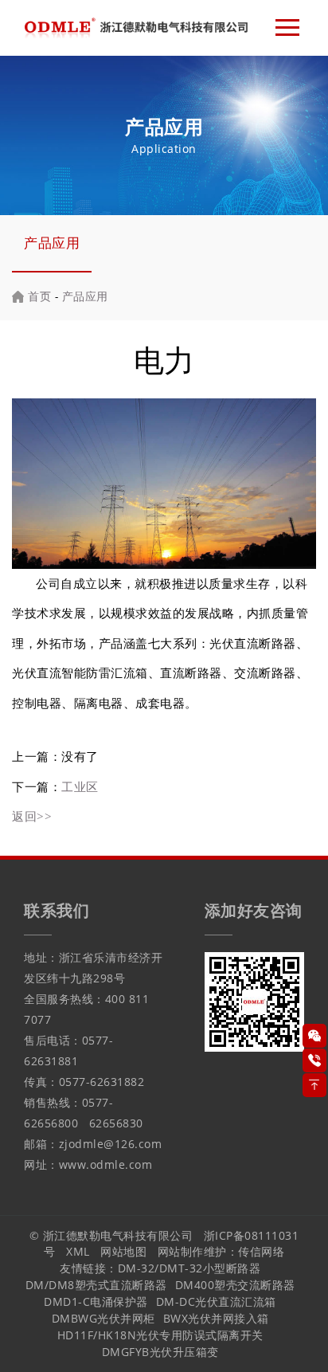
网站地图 (123, 1251)
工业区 (80, 786)
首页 (39, 296)
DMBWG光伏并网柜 (103, 1318)
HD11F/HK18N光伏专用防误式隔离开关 (160, 1335)
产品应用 (52, 242)
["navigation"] (287, 28)
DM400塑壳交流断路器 (235, 1284)
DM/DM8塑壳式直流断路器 (96, 1284)
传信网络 (261, 1251)
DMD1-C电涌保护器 (96, 1301)
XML (78, 1251)
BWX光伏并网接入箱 (216, 1318)
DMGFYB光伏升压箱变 (160, 1351)
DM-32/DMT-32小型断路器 (189, 1268)
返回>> (32, 816)
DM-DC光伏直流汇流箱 (216, 1301)
